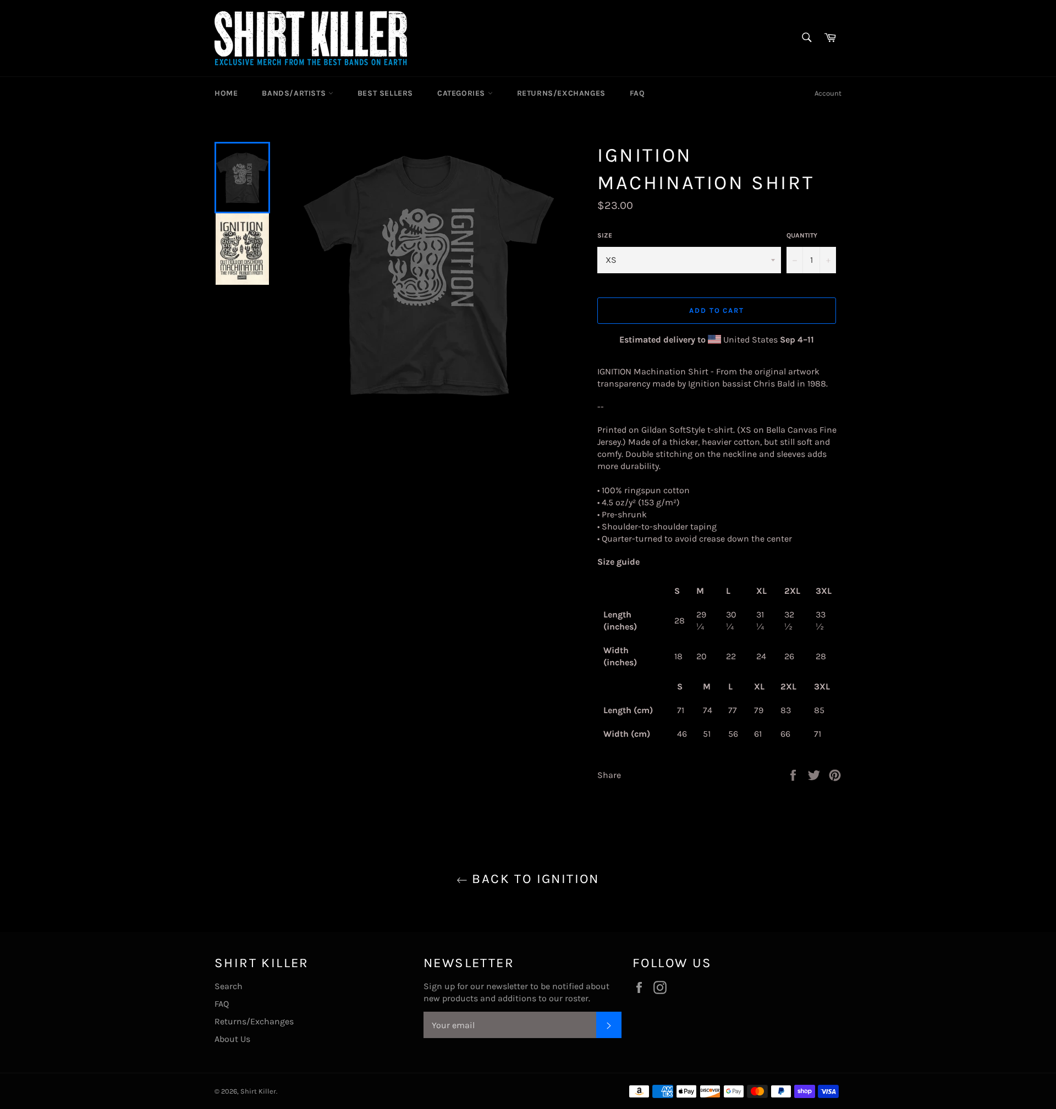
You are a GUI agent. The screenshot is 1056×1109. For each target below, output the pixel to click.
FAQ (637, 93)
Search (229, 986)
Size (604, 235)
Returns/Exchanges (561, 93)
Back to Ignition (534, 878)
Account (828, 93)
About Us (232, 1039)
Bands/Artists (295, 93)
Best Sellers (385, 93)
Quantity (802, 235)
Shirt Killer (258, 1091)
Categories (462, 93)
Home (226, 93)
